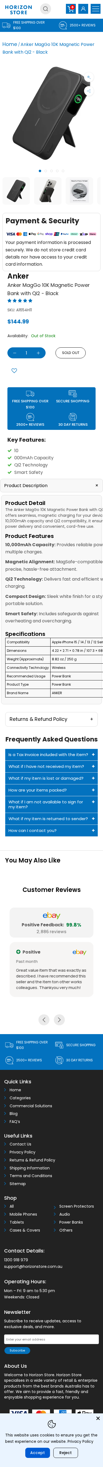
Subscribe (17, 1350)
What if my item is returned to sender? (48, 819)
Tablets (17, 1222)
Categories (20, 1098)
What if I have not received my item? (46, 766)
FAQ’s (15, 1121)
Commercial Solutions (31, 1106)
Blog (14, 1113)
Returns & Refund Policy (32, 1160)
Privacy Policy (22, 1152)
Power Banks (71, 1222)
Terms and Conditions (31, 1176)
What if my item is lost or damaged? (46, 778)
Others (66, 1230)
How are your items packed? (38, 790)
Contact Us (20, 1144)
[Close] (98, 1418)
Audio (64, 1214)
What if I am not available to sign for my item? (46, 804)
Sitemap (18, 1184)
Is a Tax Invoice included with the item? (48, 754)
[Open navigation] (96, 9)
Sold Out (70, 352)
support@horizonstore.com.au (33, 1266)
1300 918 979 (16, 1260)
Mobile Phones (23, 1214)
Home (9, 44)
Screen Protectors (76, 1206)
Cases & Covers (25, 1230)
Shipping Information (30, 1168)
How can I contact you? (33, 830)
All (12, 1206)
